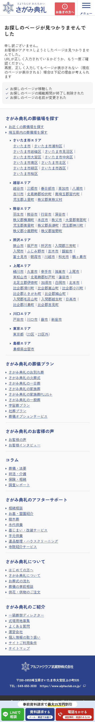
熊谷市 (32, 214)
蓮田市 (64, 276)
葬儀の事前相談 (21, 586)
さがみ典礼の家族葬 (24, 388)
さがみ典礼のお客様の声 (30, 431)
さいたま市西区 (53, 168)
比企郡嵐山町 (48, 288)
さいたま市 (22, 145)
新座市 (56, 319)
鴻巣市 (60, 271)
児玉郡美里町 (23, 225)
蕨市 (44, 319)
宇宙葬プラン (19, 405)
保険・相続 (17, 479)
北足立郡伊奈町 (25, 282)
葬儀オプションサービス (28, 416)
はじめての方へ (21, 569)
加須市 (46, 282)
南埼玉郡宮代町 (67, 193)
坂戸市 (32, 245)
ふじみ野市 (36, 251)
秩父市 (56, 219)
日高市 (71, 299)
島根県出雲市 (23, 349)
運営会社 (16, 631)
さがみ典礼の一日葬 (24, 383)
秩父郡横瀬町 (23, 219)
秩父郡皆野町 (51, 230)
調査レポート (19, 484)
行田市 (46, 214)
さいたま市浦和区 (48, 145)
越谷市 (18, 188)
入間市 (18, 251)
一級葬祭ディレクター (26, 615)
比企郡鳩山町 (55, 293)
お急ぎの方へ (65, 12)
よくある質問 (19, 626)
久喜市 (32, 271)
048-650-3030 (27, 686)
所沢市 (46, 245)
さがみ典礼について (24, 575)
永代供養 (16, 524)
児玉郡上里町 (23, 199)
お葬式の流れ (19, 580)
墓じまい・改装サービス (28, 530)
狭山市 (18, 245)
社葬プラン (17, 410)
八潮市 (77, 188)
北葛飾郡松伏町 (39, 193)
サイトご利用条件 (23, 642)
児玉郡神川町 (72, 225)
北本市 (74, 282)
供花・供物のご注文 (24, 592)
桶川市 (18, 271)
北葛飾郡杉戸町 (42, 276)
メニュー (86, 13)
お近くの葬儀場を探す (26, 126)
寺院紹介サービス (23, 546)
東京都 (18, 334)
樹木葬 (14, 519)
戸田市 (18, 319)
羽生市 (18, 214)
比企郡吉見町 (48, 304)
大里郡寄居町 (76, 219)
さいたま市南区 (25, 162)
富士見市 (20, 256)
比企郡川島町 (23, 304)
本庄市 (43, 219)
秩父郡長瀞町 (48, 225)
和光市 (63, 256)
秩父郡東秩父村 (50, 199)
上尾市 (74, 271)
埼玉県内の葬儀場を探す (28, 132)
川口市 (32, 319)
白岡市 (60, 282)
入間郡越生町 (51, 299)
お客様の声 (17, 439)
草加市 (63, 188)
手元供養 (16, 535)
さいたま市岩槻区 (27, 151)
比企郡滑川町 (23, 288)
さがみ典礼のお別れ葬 (26, 372)
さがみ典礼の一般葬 (24, 399)
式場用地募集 (19, 620)
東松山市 (20, 276)
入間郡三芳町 (65, 245)
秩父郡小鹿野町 (25, 230)
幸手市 (46, 271)
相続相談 (16, 508)
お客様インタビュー (24, 445)
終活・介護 (17, 473)
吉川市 (18, 193)
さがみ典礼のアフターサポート (36, 499)
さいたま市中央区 (59, 157)
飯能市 (67, 251)
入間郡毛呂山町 (25, 299)
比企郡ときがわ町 (27, 293)
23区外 (43, 334)
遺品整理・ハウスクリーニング (33, 541)
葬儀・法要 (17, 468)
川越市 (49, 256)
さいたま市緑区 (25, 168)
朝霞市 (35, 256)
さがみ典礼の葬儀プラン (30, 364)
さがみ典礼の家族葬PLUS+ (30, 394)
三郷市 (32, 188)
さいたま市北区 (53, 162)
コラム (12, 460)
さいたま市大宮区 (27, 157)
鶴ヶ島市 (79, 256)
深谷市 (60, 214)
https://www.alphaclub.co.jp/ (60, 686)
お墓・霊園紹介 (21, 513)
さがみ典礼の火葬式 (24, 377)
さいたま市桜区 (25, 173)
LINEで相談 (15, 714)
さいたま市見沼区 (59, 151)
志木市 (53, 251)
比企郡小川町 (72, 288)
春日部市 (48, 188)
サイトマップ (19, 648)
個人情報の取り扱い (24, 637)
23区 (30, 334)
